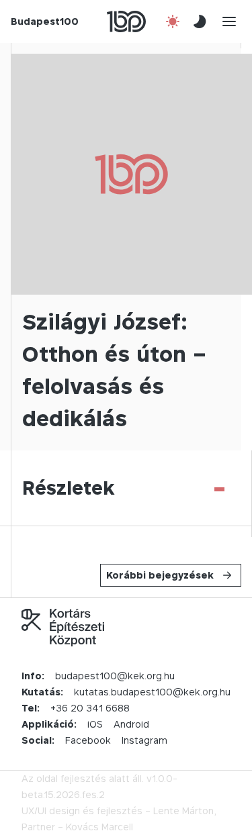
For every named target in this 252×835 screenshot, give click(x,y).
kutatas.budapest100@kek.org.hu (152, 691)
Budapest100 (45, 21)
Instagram (144, 740)
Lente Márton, (184, 810)
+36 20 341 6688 (90, 708)
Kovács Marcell (99, 826)
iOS (95, 724)
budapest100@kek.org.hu (115, 675)
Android (131, 724)
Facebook (88, 740)
